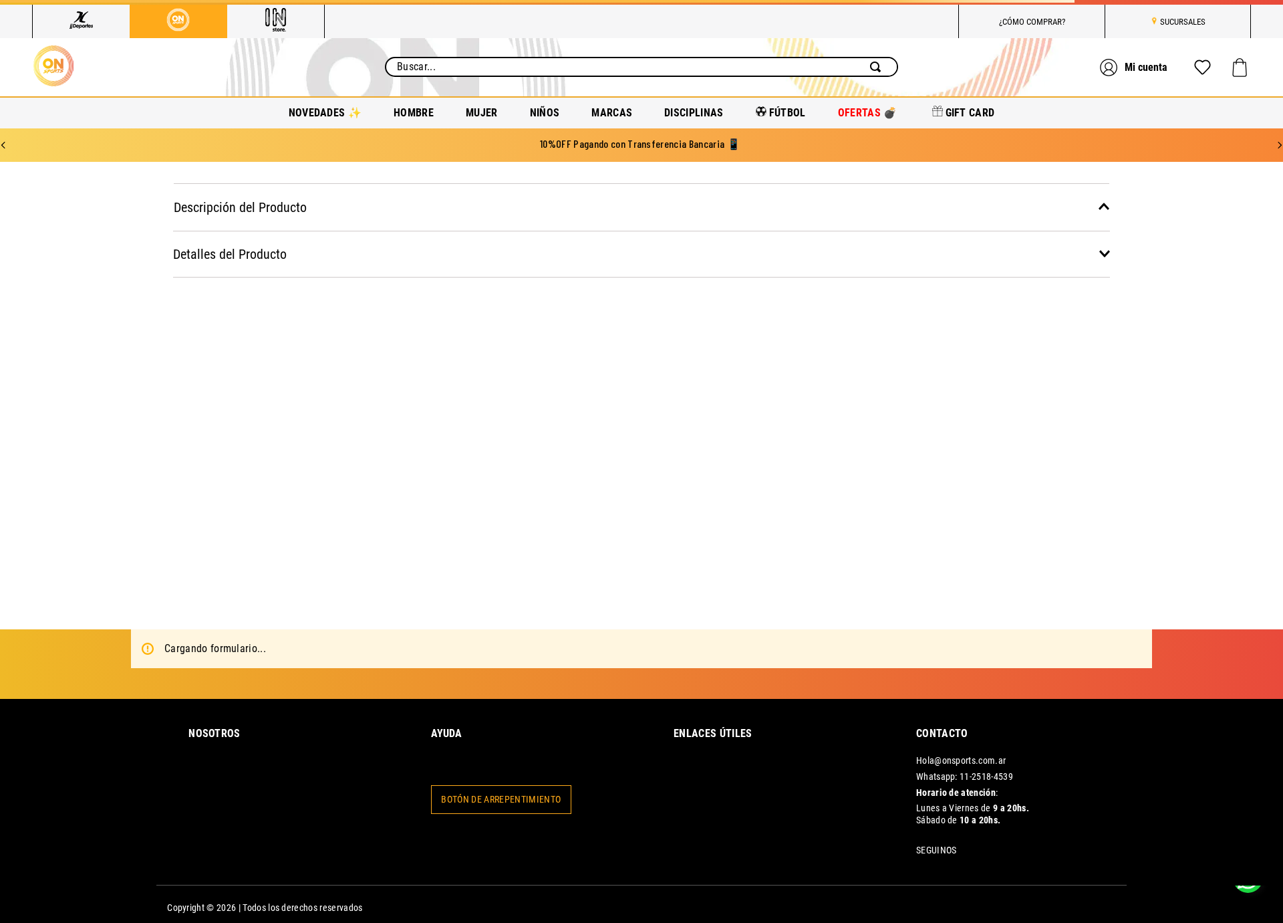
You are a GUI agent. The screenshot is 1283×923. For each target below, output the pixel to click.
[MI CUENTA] (1135, 67)
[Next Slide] (1279, 145)
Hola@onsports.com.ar (961, 760)
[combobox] (641, 67)
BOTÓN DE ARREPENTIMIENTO (501, 799)
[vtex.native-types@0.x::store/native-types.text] (908, 904)
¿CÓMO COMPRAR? (1032, 22)
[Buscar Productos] (878, 67)
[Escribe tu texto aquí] (1061, 904)
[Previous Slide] (3, 145)
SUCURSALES (1182, 22)
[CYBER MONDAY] (957, 904)
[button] (641, 207)
